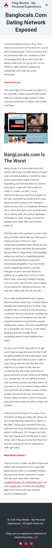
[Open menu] (46, 5)
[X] (26, 543)
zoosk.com (15, 486)
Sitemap (26, 527)
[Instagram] (31, 543)
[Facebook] (20, 543)
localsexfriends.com (14, 482)
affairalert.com (34, 482)
